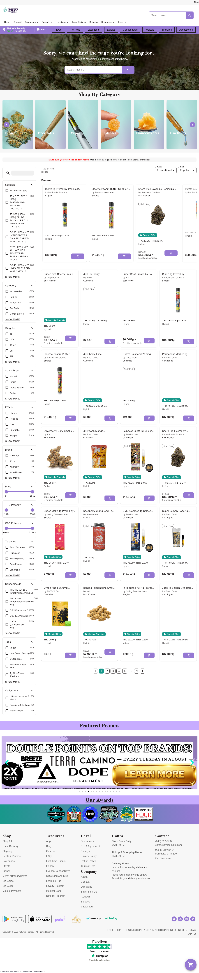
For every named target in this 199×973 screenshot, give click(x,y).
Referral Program (55, 896)
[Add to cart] (77, 256)
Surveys (85, 851)
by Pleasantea (90, 514)
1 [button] (101, 671)
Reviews (85, 896)
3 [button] (113, 671)
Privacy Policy (89, 856)
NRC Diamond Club (57, 876)
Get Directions (163, 858)
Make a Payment (11, 891)
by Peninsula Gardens (56, 192)
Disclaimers (87, 841)
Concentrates (130, 29)
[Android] (180, 918)
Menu (159, 167)
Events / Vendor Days (58, 871)
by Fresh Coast (91, 357)
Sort (182, 167)
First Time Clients (55, 861)
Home (7, 22)
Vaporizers (94, 29)
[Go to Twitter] (192, 918)
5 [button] (125, 671)
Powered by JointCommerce (10, 971)
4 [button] (119, 671)
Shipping (93, 22)
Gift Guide (8, 886)
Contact (85, 881)
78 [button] (136, 671)
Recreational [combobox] (164, 170)
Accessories (186, 29)
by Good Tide (130, 357)
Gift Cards (8, 881)
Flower (58, 29)
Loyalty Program (55, 886)
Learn (121, 22)
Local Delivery (79, 22)
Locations (61, 22)
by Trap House (51, 277)
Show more (12, 277)
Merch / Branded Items (14, 876)
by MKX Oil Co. (51, 591)
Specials (46, 22)
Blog (48, 846)
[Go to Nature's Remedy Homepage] (10, 10)
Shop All (17, 22)
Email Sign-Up (89, 891)
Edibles (111, 29)
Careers (50, 851)
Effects (6, 866)
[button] (25, 29)
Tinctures (167, 29)
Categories (30, 22)
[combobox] (146, 253)
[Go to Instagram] (186, 918)
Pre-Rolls (75, 29)
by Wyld (87, 277)
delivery (140, 867)
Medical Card (53, 891)
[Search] (189, 15)
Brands (6, 871)
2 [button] (107, 671)
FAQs (49, 856)
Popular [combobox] (184, 170)
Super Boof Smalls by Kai (137, 274)
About (84, 876)
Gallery (50, 866)
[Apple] (174, 918)
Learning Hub (53, 881)
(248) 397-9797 (163, 841)
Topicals (149, 29)
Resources (106, 22)
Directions (86, 886)
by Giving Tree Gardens (56, 514)
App (48, 841)
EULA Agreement (90, 846)
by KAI (126, 277)
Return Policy (88, 861)
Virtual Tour (87, 906)
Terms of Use (88, 866)
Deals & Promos (11, 856)
